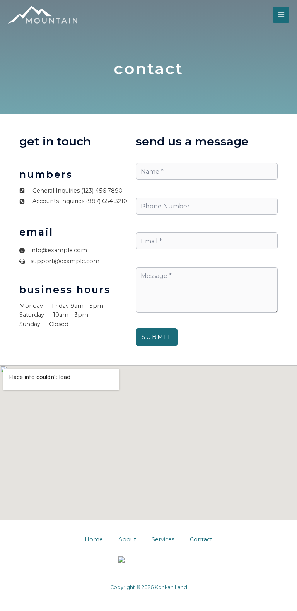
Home (94, 539)
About (127, 539)
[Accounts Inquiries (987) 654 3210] (73, 201)
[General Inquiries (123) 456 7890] (71, 191)
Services (163, 539)
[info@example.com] (53, 250)
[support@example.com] (59, 261)
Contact (201, 539)
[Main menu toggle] (281, 15)
